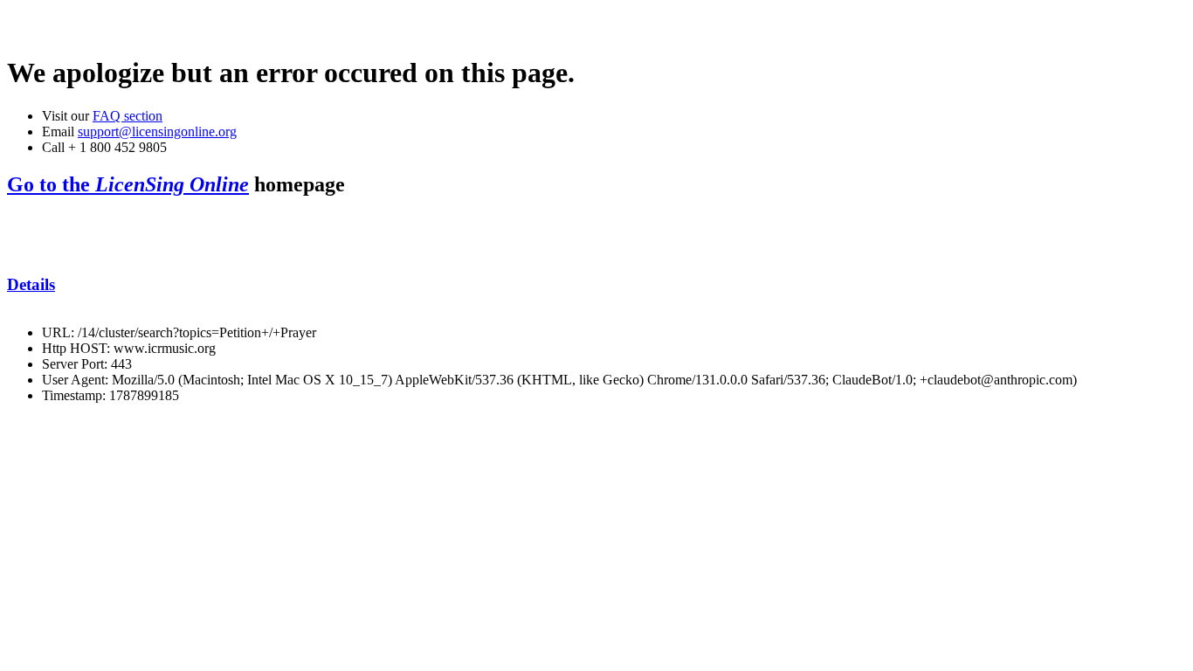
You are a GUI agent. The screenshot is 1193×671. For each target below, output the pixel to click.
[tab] (596, 284)
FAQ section (127, 115)
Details (31, 284)
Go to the (128, 184)
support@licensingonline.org (157, 131)
